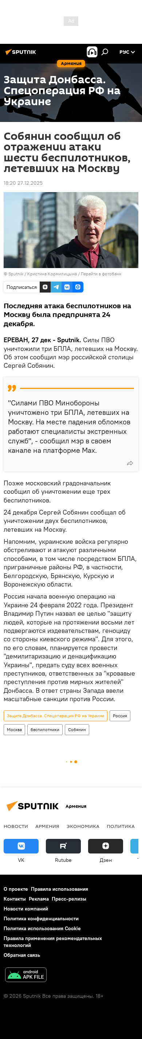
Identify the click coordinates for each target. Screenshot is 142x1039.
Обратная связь (22, 955)
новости (16, 826)
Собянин (77, 729)
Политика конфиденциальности (41, 918)
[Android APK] (26, 975)
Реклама (39, 898)
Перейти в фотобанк (101, 273)
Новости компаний (26, 908)
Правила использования (59, 889)
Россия (120, 715)
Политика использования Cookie (42, 928)
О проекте (16, 889)
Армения (47, 826)
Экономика (83, 826)
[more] (130, 463)
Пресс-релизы (69, 898)
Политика (121, 826)
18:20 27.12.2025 (23, 183)
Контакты (15, 898)
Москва (14, 729)
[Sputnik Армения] (22, 54)
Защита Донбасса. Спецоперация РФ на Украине (55, 715)
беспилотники (45, 729)
